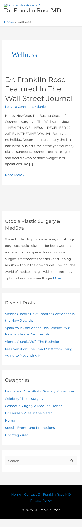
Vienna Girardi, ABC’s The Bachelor (32, 349)
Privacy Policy (41, 508)
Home (10, 428)
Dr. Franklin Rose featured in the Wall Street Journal (39, 96)
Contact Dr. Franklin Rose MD (47, 502)
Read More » (15, 181)
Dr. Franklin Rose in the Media (28, 421)
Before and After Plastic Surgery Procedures (40, 399)
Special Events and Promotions (30, 435)
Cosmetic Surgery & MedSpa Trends (33, 413)
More (57, 286)
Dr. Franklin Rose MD (32, 14)
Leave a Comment (19, 114)
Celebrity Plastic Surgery (24, 406)
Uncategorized (17, 443)
